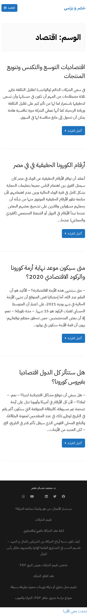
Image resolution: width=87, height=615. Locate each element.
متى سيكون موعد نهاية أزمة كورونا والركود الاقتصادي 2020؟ (48, 272)
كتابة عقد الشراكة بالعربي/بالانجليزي (43, 530)
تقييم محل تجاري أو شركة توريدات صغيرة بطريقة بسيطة (43, 587)
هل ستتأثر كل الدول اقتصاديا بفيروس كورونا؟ (52, 377)
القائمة (11, 8)
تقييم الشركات (43, 519)
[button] (75, 611)
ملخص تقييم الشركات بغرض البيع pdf (43, 565)
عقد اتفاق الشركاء (43, 576)
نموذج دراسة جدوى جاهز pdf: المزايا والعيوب (43, 598)
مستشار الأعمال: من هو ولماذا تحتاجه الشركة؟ (43, 508)
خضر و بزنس (75, 8)
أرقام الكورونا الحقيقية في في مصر (49, 164)
